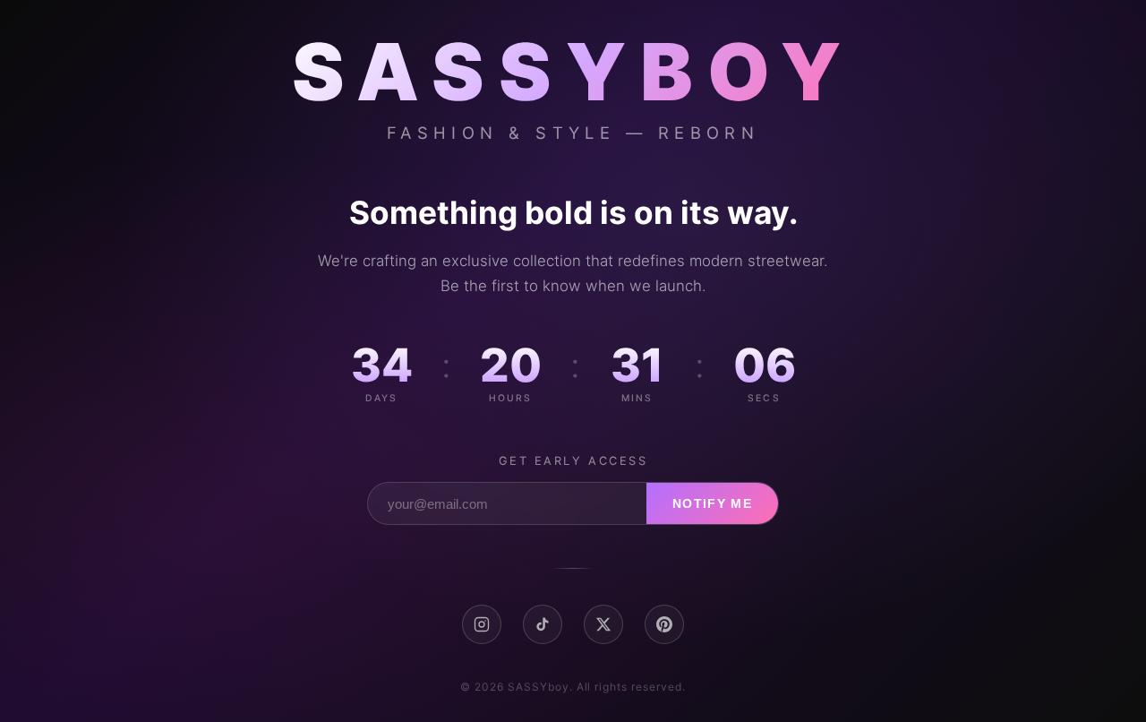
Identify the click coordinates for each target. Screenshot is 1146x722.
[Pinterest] (664, 624)
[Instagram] (481, 624)
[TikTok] (542, 624)
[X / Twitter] (603, 624)
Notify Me (712, 504)
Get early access (573, 461)
